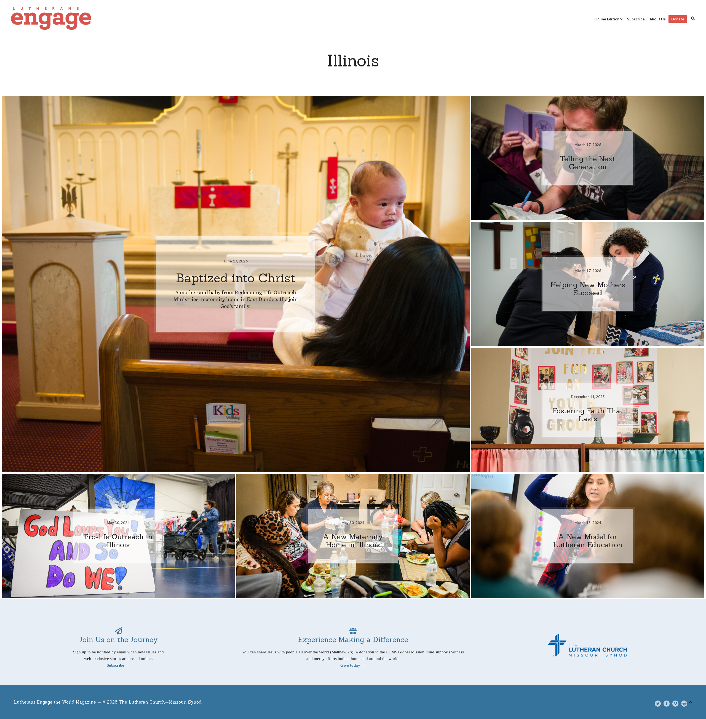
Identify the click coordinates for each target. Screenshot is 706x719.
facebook (669, 703)
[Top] (690, 701)
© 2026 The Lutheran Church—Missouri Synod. (152, 702)
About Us (657, 19)
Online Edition (606, 19)
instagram (686, 703)
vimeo (677, 703)
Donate (677, 19)
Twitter (660, 703)
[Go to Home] (112, 19)
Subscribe (636, 19)
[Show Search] (691, 19)
